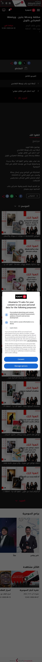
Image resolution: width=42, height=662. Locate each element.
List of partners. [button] (32, 341)
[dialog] (21, 331)
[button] (21, 327)
